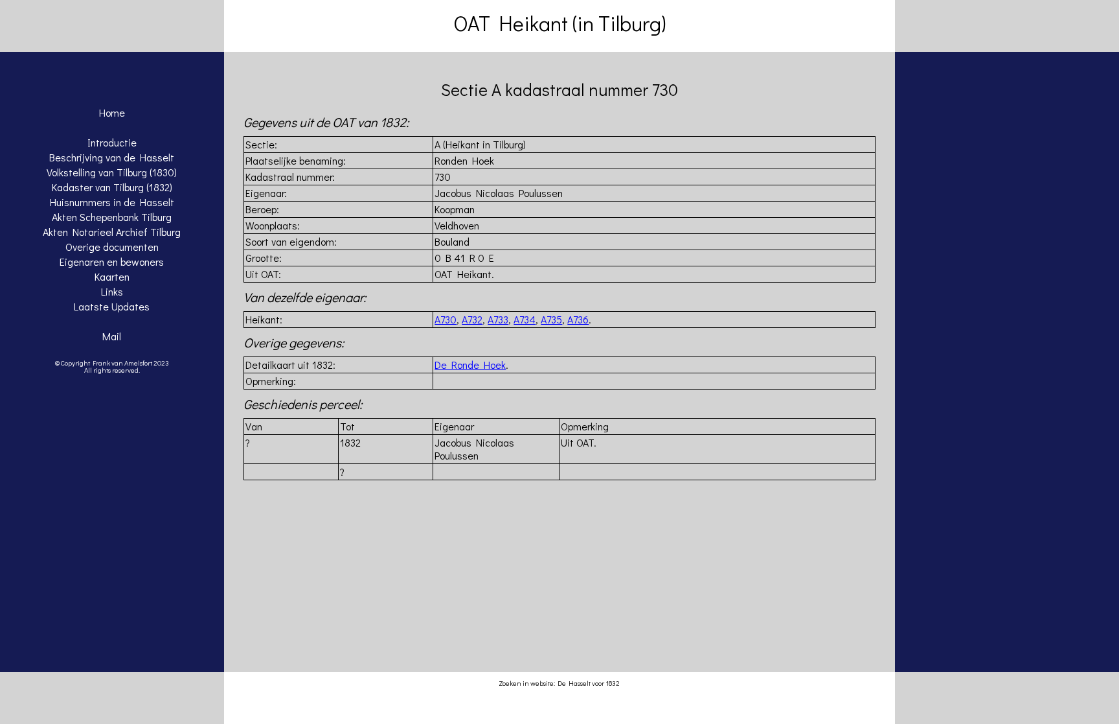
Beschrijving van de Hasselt (111, 157)
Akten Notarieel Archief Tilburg (112, 232)
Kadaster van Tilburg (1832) (112, 187)
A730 (446, 319)
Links (112, 291)
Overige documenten (112, 246)
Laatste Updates (112, 306)
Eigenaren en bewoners (112, 261)
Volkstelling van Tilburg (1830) (112, 172)
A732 (472, 319)
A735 (551, 319)
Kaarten (112, 276)
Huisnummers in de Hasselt (112, 202)
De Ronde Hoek (470, 364)
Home (112, 112)
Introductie (112, 142)
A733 (498, 319)
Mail (111, 336)
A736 (578, 319)
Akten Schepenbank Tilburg (112, 217)
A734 (525, 319)
